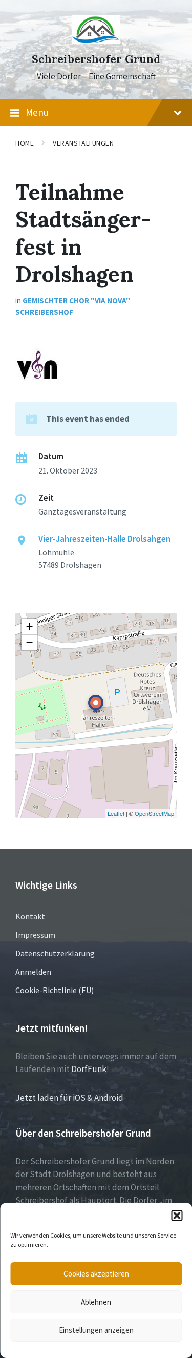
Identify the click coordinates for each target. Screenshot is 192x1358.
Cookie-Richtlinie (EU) (54, 990)
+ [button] (29, 626)
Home (24, 143)
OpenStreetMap (154, 813)
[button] (177, 1215)
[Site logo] (96, 41)
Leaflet (116, 813)
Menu (37, 112)
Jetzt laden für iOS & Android (69, 1097)
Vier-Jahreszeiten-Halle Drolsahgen (104, 538)
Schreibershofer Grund (96, 59)
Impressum (35, 935)
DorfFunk (88, 1069)
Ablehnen (96, 1302)
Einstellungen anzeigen (96, 1330)
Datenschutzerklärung (55, 953)
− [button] (29, 642)
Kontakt (30, 916)
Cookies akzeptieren (96, 1274)
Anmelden (33, 971)
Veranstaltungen (83, 143)
